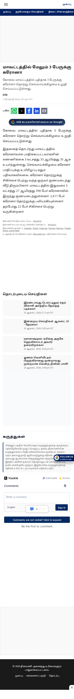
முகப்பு (67, 4)
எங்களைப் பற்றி (36, 676)
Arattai (5, 231)
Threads (67, 228)
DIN (5, 95)
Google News (14, 231)
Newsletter (37, 221)
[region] (37, 39)
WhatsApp (52, 225)
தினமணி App (39, 234)
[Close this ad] (71, 687)
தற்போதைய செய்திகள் (29, 12)
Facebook (27, 228)
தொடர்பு (54, 676)
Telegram (59, 228)
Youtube (51, 228)
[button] (6, 4)
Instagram (43, 228)
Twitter (35, 228)
